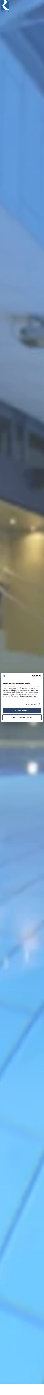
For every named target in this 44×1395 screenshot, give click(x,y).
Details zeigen (31, 704)
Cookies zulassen (22, 710)
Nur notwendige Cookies (22, 717)
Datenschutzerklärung (28, 696)
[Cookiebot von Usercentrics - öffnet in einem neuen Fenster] (32, 676)
